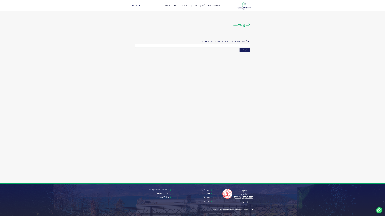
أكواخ (202, 5)
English (167, 5)
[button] (379, 210)
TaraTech (249, 209)
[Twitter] (136, 5)
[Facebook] (139, 5)
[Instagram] (133, 5)
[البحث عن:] (192, 45)
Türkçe (175, 5)
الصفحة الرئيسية (214, 5)
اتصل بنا (185, 5)
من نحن (194, 5)
